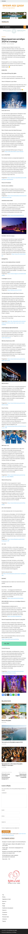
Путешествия (5, 916)
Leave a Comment (10, 43)
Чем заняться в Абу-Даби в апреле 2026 (12, 742)
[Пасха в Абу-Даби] (14, 719)
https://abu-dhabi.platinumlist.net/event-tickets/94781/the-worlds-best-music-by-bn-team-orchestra (14, 323)
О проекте (4, 912)
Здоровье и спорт (6, 899)
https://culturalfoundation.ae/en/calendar (14, 151)
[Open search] (24, 27)
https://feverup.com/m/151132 (15, 290)
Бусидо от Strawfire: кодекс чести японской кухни (14, 841)
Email (3, 816)
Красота (4, 901)
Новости (4, 910)
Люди (3, 905)
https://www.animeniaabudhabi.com (16, 215)
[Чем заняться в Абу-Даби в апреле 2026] (14, 740)
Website (4, 822)
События (3, 36)
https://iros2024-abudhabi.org (14, 616)
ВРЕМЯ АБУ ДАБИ (13, 5)
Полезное (4, 914)
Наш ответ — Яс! (6, 859)
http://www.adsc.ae (6, 337)
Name (3, 810)
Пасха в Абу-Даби (6, 720)
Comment (4, 792)
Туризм (4, 921)
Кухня (3, 903)
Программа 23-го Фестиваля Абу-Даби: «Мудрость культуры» (12, 764)
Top (3, 894)
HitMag (14, 932)
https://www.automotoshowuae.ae (15, 598)
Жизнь (3, 897)
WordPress (9, 932)
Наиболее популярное (7, 908)
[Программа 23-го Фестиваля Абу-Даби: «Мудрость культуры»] (14, 762)
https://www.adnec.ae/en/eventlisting (10, 639)
